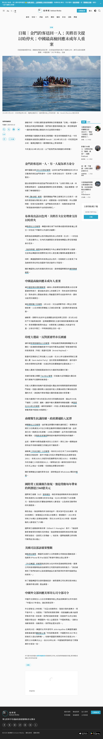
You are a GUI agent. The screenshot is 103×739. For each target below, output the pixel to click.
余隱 (82, 140)
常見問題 (67, 715)
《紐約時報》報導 (32, 249)
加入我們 (84, 712)
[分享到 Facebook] (13, 129)
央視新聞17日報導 (34, 304)
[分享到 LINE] (4, 134)
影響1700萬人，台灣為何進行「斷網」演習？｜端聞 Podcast (87, 151)
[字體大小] (8, 11)
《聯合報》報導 (35, 196)
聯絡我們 (76, 712)
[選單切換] (36, 17)
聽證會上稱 (40, 633)
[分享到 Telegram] (18, 129)
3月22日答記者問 (43, 170)
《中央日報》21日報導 (39, 451)
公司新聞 (84, 715)
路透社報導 (31, 554)
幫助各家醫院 (41, 435)
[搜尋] (99, 10)
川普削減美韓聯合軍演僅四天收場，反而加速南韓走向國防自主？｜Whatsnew (87, 188)
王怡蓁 (83, 197)
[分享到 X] (8, 129)
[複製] (4, 129)
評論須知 (32, 691)
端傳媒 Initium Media (16, 733)
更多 (89, 122)
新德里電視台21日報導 (39, 343)
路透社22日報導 (33, 226)
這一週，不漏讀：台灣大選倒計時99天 (87, 168)
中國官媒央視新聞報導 (36, 287)
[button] (33, 17)
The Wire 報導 (46, 375)
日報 (51, 27)
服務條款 (36, 733)
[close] (100, 3)
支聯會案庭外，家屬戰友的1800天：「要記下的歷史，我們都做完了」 (87, 132)
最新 (83, 122)
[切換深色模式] (95, 10)
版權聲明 (76, 715)
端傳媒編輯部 (41, 656)
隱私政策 (29, 733)
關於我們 (67, 712)
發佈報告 (46, 494)
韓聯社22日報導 (33, 424)
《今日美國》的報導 (33, 563)
